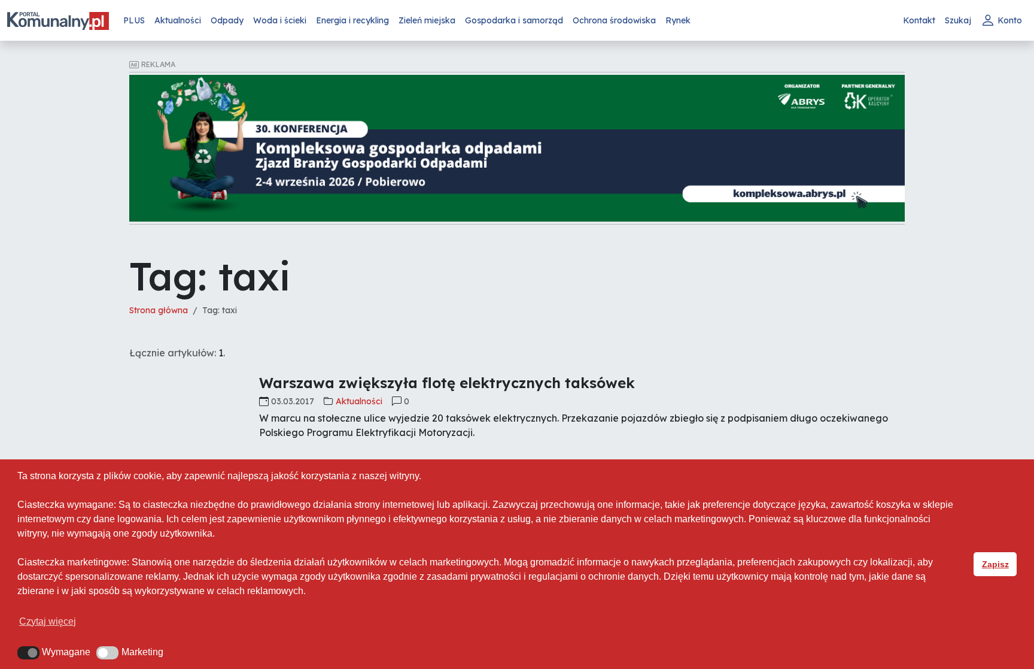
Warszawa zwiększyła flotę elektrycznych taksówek (447, 383)
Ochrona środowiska (614, 20)
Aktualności (177, 20)
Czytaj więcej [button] (47, 621)
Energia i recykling (352, 20)
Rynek (678, 20)
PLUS (134, 20)
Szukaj (958, 20)
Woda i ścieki (279, 20)
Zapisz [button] (995, 564)
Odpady (227, 20)
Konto (1009, 20)
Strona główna (158, 310)
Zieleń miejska (427, 20)
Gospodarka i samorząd (514, 20)
